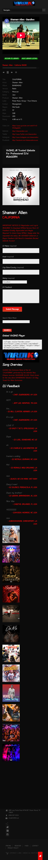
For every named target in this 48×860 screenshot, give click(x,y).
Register (18, 846)
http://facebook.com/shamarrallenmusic (25, 140)
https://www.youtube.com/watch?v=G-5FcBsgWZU (25, 127)
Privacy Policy (13, 848)
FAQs (26, 846)
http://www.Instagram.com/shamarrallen (25, 137)
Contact (35, 846)
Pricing (8, 846)
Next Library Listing (29, 58)
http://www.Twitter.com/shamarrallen (24, 134)
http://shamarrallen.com (20, 131)
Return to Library (12, 58)
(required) (9, 246)
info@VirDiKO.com (13, 818)
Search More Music (9, 318)
